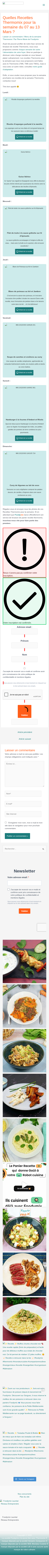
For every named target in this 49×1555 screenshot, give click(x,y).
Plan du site (24, 1497)
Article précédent (25, 732)
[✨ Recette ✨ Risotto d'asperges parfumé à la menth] (24, 1140)
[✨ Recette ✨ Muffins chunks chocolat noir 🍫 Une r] (24, 1363)
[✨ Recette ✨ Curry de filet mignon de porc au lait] (24, 1319)
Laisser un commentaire (13, 37)
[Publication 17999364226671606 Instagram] (24, 1185)
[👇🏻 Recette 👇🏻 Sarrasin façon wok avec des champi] (24, 1050)
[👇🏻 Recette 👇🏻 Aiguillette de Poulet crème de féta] (24, 1095)
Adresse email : (24, 627)
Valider (24, 715)
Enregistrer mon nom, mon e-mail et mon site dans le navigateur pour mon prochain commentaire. (23, 825)
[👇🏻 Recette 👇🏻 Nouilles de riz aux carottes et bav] (24, 1006)
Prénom (24, 641)
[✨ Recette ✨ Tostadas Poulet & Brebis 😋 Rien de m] (24, 1453)
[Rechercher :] (24, 849)
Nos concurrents (24, 1494)
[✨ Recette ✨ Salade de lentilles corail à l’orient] (24, 1229)
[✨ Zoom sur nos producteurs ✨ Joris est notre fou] (24, 1408)
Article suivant (25, 739)
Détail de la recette (25, 137)
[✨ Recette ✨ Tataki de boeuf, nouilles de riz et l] (24, 1274)
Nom (24, 655)
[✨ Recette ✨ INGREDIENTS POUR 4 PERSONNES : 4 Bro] (24, 961)
